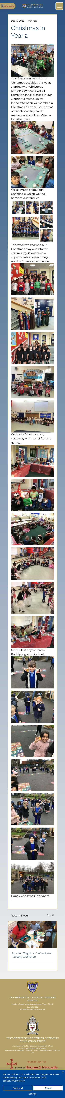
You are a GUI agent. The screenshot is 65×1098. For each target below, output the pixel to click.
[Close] (60, 1074)
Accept (48, 1088)
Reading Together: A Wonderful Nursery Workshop (31, 955)
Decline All (18, 1088)
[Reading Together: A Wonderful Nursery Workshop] (32, 934)
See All (50, 915)
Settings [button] (32, 1093)
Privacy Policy (18, 1080)
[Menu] (59, 6)
